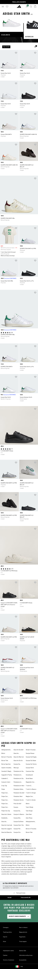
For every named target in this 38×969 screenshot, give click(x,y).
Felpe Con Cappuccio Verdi (6, 804)
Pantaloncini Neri (19, 785)
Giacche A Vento (6, 814)
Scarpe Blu (17, 818)
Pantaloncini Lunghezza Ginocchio (17, 782)
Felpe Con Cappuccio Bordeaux (4, 793)
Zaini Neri (29, 814)
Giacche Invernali (6, 825)
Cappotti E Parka (6, 775)
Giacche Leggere (6, 829)
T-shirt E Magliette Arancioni (29, 786)
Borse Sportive (6, 764)
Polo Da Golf (17, 803)
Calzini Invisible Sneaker (6, 768)
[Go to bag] (35, 6)
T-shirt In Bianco (31, 789)
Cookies (5, 955)
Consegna (5, 927)
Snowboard (29, 775)
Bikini (3, 753)
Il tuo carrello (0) (25, 897)
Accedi (9, 897)
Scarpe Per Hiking (17, 829)
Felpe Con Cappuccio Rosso (6, 800)
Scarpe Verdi (30, 768)
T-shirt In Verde (31, 800)
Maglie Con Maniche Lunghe (31, 797)
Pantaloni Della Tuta (18, 789)
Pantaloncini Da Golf (18, 779)
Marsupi (16, 768)
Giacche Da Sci (18, 760)
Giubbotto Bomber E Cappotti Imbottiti (6, 818)
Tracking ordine (7, 932)
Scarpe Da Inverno (17, 764)
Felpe (3, 789)
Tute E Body (29, 807)
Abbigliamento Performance (5, 750)
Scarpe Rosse (30, 753)
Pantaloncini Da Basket (18, 771)
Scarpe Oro (17, 832)
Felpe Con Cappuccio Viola (6, 807)
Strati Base (29, 778)
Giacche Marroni (19, 757)
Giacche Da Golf (18, 750)
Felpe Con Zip (5, 811)
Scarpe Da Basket (17, 811)
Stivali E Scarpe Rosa (30, 750)
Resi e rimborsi (23, 927)
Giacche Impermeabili (5, 822)
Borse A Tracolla (6, 757)
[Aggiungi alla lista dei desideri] (16, 53)
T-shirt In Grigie (31, 793)
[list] (16, 46)
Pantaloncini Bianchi (17, 775)
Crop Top (4, 785)
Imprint (5, 937)
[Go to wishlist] (7, 6)
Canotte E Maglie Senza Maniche (6, 771)
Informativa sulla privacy (25, 955)
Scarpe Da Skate (31, 760)
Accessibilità (22, 960)
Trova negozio (23, 941)
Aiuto (4, 941)
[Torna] (19, 7)
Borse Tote (4, 760)
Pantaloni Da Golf (19, 793)
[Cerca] (31, 6)
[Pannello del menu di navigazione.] (3, 6)
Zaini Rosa (29, 818)
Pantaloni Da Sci (19, 800)
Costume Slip (30, 771)
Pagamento (22, 937)
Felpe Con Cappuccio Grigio (6, 797)
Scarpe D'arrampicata (18, 807)
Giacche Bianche (6, 832)
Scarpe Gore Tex (19, 825)
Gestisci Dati (22, 950)
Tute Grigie (29, 811)
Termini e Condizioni (8, 960)
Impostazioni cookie (8, 950)
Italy (22, 966)
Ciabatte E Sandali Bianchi (6, 779)
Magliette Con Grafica (30, 782)
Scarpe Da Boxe (18, 821)
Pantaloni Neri (18, 796)
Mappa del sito (23, 932)
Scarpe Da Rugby (31, 757)
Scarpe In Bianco (19, 814)
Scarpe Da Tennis (31, 764)
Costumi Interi (5, 782)
